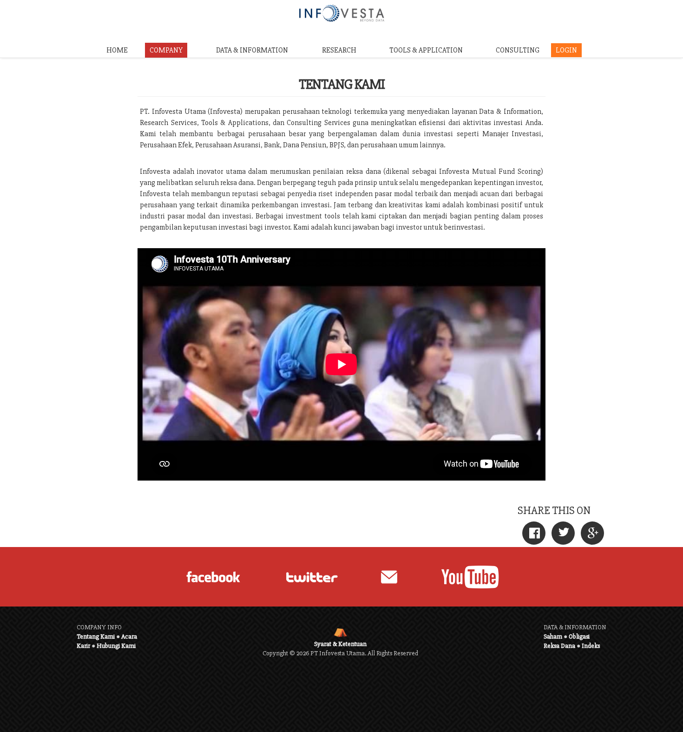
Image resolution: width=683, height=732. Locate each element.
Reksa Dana (559, 646)
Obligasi (579, 636)
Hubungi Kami (116, 646)
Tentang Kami (96, 636)
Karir (83, 646)
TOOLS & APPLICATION (426, 50)
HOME (117, 50)
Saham (553, 636)
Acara (129, 636)
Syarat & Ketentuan (340, 644)
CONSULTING (517, 50)
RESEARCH (339, 50)
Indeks (591, 646)
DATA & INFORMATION (252, 50)
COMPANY (166, 50)
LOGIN (566, 50)
